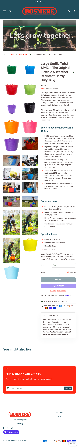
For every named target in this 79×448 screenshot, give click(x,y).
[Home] (39, 11)
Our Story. (19, 424)
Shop (12, 54)
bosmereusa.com (12, 440)
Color (42, 265)
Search (59, 417)
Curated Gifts (23, 54)
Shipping (43, 88)
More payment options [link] (58, 291)
